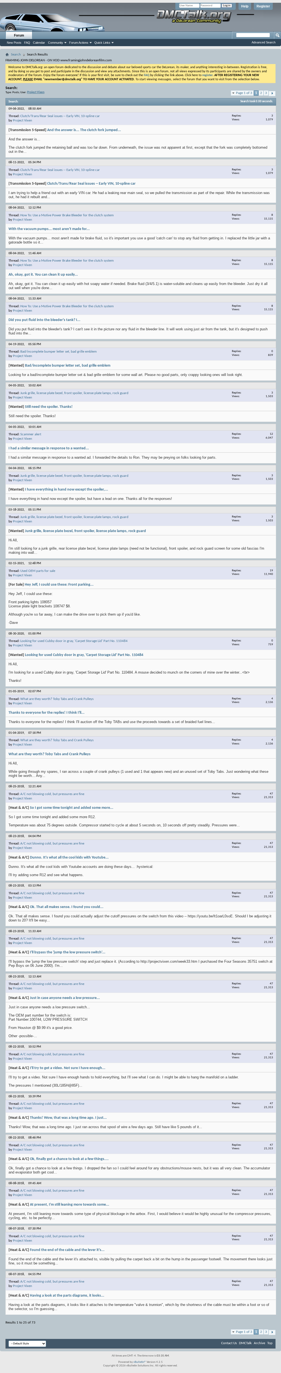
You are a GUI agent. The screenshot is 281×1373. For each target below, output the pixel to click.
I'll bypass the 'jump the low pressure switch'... (67, 952)
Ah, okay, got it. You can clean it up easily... (43, 275)
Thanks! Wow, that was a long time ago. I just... (68, 1118)
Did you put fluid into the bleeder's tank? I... (44, 320)
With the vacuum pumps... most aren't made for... (49, 229)
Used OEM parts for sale (37, 571)
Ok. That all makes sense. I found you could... (66, 907)
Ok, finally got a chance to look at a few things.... (69, 1159)
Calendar (39, 42)
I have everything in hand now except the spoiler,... (66, 490)
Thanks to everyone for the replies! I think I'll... (47, 713)
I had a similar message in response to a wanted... (49, 448)
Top (269, 1343)
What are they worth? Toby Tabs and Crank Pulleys (57, 699)
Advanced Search (264, 42)
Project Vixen (22, 120)
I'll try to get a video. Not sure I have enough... (67, 1068)
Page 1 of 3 (244, 93)
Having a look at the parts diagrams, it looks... (67, 1296)
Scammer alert (30, 434)
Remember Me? (194, 12)
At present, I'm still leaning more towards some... (69, 1205)
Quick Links (102, 42)
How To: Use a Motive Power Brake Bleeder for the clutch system (67, 215)
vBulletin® (139, 1362)
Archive (259, 1343)
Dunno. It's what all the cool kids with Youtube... (69, 858)
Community (55, 42)
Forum (19, 35)
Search (16, 54)
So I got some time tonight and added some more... (71, 808)
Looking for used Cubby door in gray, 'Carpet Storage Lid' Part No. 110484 (74, 641)
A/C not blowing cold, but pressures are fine (52, 794)
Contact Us (229, 1343)
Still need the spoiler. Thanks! (49, 407)
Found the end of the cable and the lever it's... (67, 1250)
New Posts (14, 42)
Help (244, 6)
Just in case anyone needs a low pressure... (65, 998)
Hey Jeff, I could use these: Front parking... (59, 585)
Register (263, 6)
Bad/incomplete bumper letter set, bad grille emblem (58, 351)
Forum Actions (78, 42)
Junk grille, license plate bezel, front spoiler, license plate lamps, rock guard (74, 393)
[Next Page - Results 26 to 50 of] (272, 93)
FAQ (27, 42)
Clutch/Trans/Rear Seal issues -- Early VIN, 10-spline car (60, 116)
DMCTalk (245, 1343)
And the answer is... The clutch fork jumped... (84, 130)
